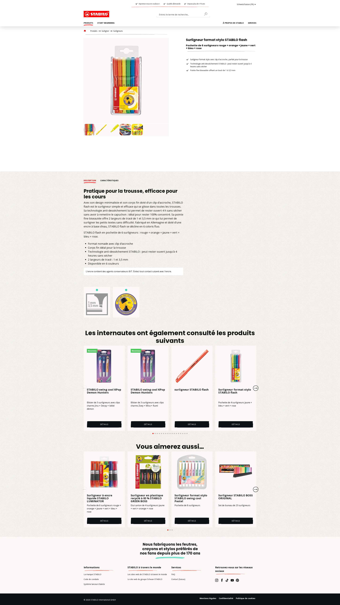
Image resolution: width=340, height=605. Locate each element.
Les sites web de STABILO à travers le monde (147, 574)
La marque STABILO (92, 574)
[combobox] (183, 15)
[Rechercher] (207, 14)
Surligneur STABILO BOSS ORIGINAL (235, 497)
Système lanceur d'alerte (94, 584)
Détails (104, 424)
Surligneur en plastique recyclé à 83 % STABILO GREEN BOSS (147, 498)
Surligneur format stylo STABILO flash (234, 391)
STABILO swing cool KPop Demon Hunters (104, 391)
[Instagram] (216, 580)
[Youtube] (232, 580)
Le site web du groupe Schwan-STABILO (145, 579)
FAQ (173, 574)
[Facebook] (221, 580)
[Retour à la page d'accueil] (97, 14)
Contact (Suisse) (178, 579)
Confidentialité (226, 598)
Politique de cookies (245, 598)
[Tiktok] (227, 580)
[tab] (92, 180)
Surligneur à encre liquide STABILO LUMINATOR (99, 498)
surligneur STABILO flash (192, 389)
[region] (126, 87)
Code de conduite (91, 579)
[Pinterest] (237, 580)
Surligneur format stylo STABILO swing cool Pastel (191, 498)
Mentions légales (208, 598)
